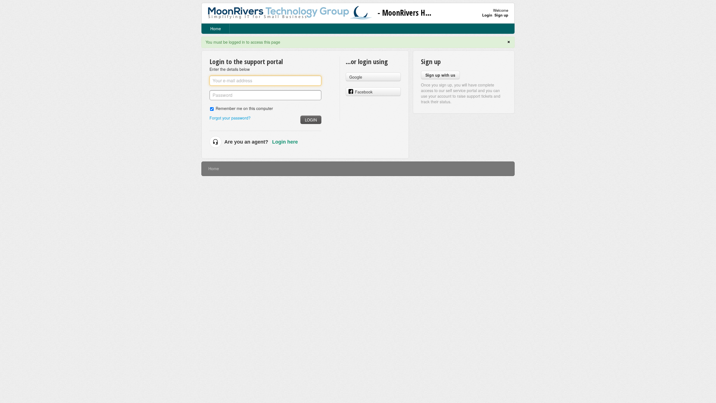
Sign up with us (440, 75)
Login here (285, 142)
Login (311, 120)
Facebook (364, 92)
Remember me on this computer (244, 108)
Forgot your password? (230, 118)
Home (215, 28)
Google (355, 77)
